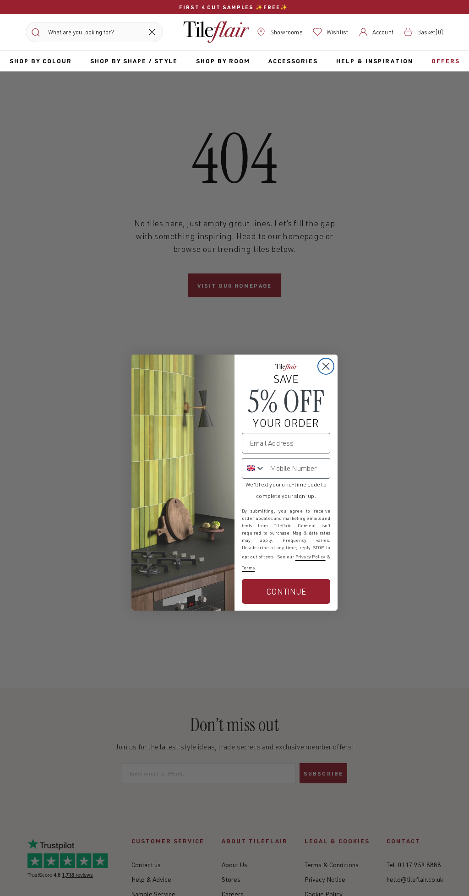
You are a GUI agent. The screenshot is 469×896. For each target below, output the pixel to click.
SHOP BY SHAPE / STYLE (134, 61)
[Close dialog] (326, 366)
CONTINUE (286, 591)
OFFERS (445, 61)
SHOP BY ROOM (223, 61)
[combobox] (253, 468)
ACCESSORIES (293, 61)
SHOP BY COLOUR (41, 61)
